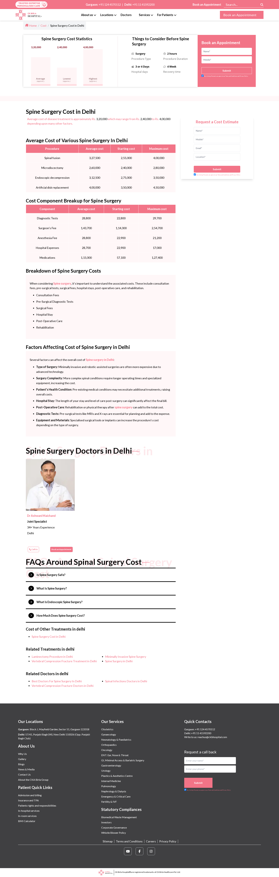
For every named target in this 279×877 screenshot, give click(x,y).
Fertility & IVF (109, 801)
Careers (151, 841)
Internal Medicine (111, 780)
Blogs (21, 764)
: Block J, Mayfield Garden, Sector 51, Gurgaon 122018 (53, 729)
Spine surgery (62, 283)
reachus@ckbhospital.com (212, 737)
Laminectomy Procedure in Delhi (52, 656)
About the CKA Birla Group (33, 779)
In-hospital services (29, 810)
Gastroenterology (111, 765)
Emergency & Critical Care (115, 796)
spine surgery (123, 407)
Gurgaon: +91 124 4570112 (199, 729)
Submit (226, 70)
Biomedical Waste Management (119, 817)
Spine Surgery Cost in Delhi (49, 636)
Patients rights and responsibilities (37, 805)
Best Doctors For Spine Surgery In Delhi (57, 681)
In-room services (27, 815)
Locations (106, 15)
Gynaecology (108, 734)
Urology (105, 770)
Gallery (22, 758)
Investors (106, 822)
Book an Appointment (207, 4)
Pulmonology (108, 786)
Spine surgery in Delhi (100, 359)
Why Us (22, 753)
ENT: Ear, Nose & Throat (115, 755)
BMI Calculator (26, 821)
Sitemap (108, 841)
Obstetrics (107, 729)
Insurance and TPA (28, 800)
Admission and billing (30, 795)
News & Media (26, 769)
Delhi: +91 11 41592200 (197, 733)
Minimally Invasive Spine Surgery (125, 656)
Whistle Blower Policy (113, 832)
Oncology (106, 749)
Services (144, 15)
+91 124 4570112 (110, 4)
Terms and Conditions (129, 841)
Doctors (126, 15)
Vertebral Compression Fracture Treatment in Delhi (64, 661)
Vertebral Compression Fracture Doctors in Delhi (62, 685)
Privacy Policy (167, 841)
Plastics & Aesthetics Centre (117, 775)
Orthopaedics (109, 744)
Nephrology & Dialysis (113, 791)
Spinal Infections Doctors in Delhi (126, 681)
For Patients (165, 15)
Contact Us (24, 774)
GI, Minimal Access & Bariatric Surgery (122, 760)
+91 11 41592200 (143, 4)
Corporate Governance (114, 827)
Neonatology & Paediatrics (116, 739)
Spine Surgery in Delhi (119, 661)
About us (87, 15)
